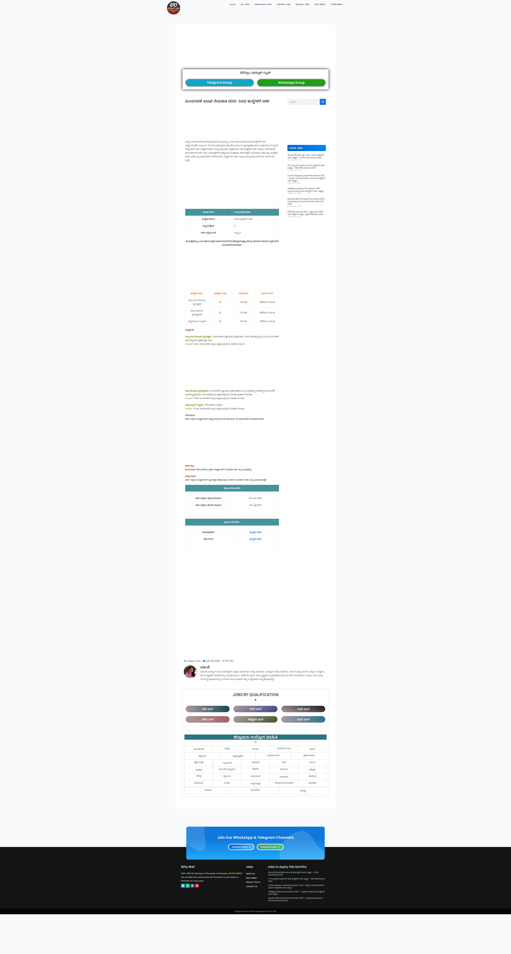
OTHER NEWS (336, 4)
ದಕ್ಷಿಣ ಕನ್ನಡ (198, 762)
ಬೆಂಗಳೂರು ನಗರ (284, 748)
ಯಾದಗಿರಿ (312, 783)
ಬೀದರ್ (312, 749)
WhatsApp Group (291, 83)
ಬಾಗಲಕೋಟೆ (198, 749)
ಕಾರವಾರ (208, 790)
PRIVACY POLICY (253, 882)
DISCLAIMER (251, 878)
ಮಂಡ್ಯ (198, 776)
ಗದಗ (284, 762)
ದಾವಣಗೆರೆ (227, 763)
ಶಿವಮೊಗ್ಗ (312, 776)
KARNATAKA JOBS (262, 4)
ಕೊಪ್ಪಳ (312, 770)
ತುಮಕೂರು (198, 783)
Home (232, 4)
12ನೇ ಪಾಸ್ (303, 709)
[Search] (323, 102)
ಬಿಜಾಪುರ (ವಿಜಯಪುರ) (284, 783)
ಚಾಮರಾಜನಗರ (273, 755)
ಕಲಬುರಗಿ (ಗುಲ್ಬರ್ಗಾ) (227, 769)
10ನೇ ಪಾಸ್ (255, 709)
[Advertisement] (255, 50)
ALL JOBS (245, 4)
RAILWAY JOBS (302, 4)
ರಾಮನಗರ (284, 777)
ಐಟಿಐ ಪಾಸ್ (207, 719)
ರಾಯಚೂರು (255, 776)
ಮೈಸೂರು (227, 776)
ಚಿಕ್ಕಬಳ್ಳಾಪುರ (238, 756)
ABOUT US (250, 874)
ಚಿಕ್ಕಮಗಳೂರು (308, 755)
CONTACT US (251, 886)
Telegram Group (219, 83)
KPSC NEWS (320, 4)
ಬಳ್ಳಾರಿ (227, 748)
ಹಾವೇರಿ (199, 770)
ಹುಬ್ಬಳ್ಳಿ (303, 790)
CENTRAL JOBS (283, 4)
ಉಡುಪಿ (227, 783)
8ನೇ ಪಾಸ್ (207, 709)
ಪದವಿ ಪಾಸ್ (303, 719)
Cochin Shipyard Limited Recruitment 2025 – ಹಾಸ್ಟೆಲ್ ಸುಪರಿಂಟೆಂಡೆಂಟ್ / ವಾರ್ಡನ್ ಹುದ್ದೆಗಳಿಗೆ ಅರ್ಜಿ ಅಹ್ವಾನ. (306, 178)
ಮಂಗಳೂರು (255, 790)
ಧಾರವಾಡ (255, 762)
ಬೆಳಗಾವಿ (255, 749)
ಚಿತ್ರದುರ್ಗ (202, 756)
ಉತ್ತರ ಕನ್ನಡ (256, 783)
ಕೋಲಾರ (284, 769)
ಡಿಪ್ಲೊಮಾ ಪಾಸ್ (255, 719)
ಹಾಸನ (312, 762)
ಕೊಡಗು (255, 769)
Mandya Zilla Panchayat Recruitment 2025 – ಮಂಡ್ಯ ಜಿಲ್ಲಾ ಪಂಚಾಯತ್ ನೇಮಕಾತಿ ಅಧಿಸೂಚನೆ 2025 (306, 201)
